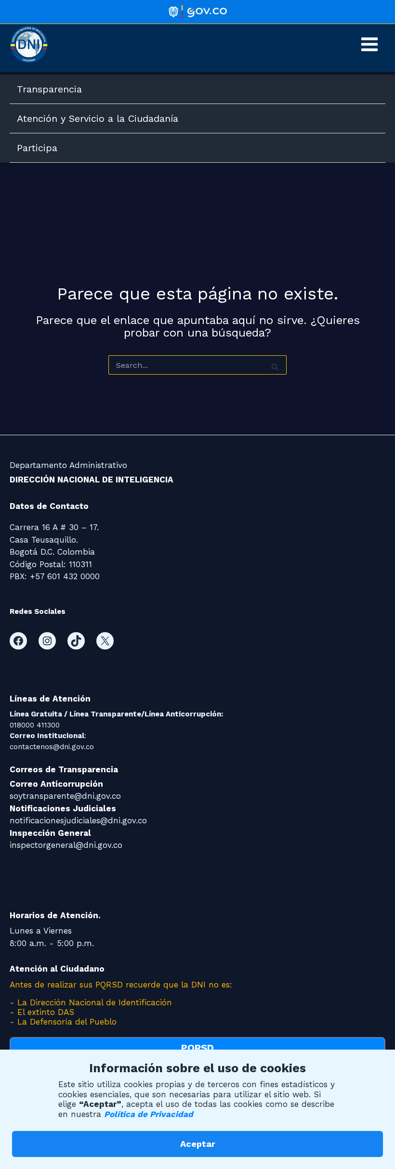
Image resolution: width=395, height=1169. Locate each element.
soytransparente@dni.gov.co (65, 796)
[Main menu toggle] (370, 44)
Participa (37, 148)
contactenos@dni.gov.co (52, 746)
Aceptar (197, 1144)
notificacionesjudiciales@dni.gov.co (78, 820)
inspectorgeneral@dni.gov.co (66, 845)
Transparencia (49, 89)
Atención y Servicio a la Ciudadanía (97, 118)
